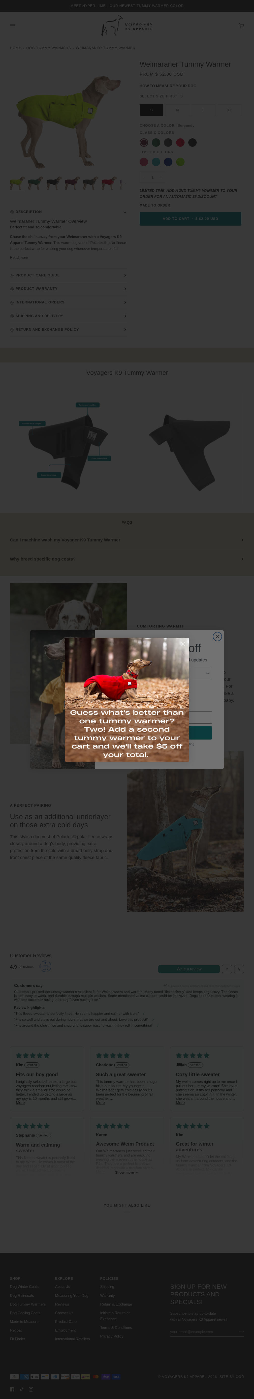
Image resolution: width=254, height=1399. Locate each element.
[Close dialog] (182, 644)
